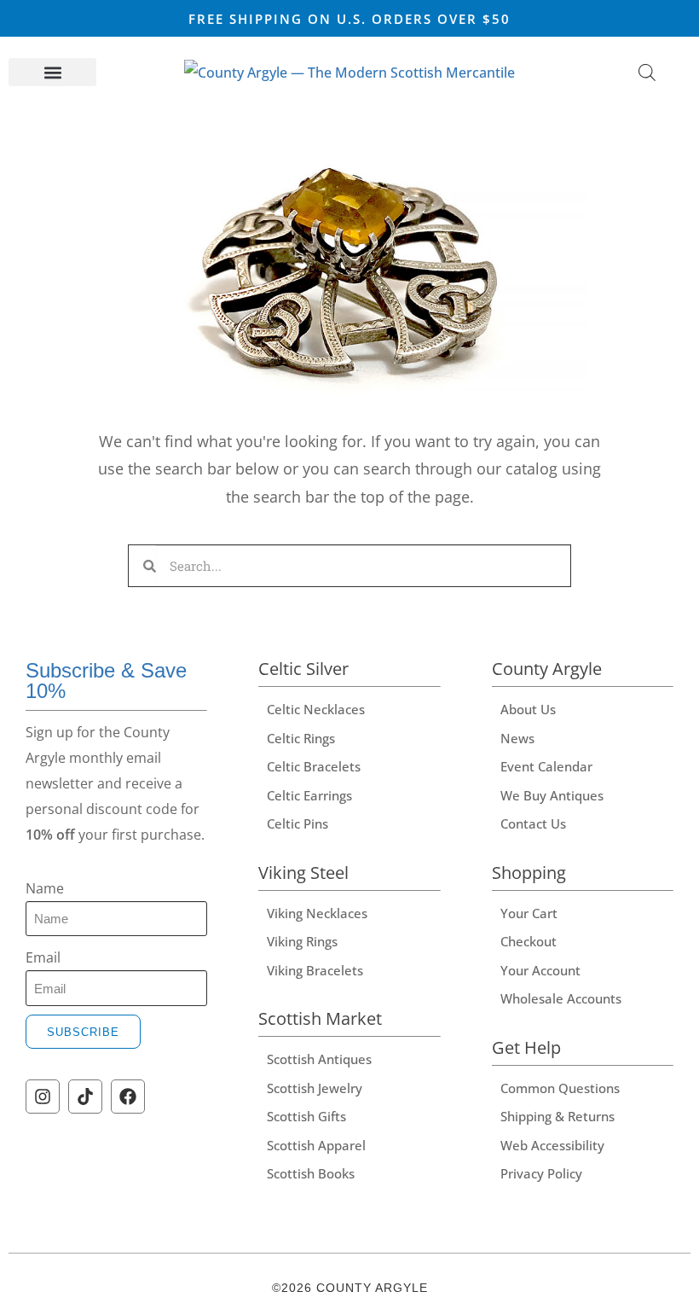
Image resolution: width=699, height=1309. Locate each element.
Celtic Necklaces (316, 709)
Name (45, 888)
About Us (528, 709)
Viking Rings (302, 941)
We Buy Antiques (552, 795)
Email (43, 957)
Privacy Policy (541, 1173)
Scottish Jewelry (314, 1088)
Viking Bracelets (315, 970)
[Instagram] (43, 1096)
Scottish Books (311, 1173)
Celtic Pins (297, 823)
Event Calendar (546, 766)
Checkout (528, 941)
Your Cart (528, 913)
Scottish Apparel (316, 1145)
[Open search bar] (647, 72)
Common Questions (560, 1088)
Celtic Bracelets (314, 766)
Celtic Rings (301, 738)
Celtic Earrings (309, 795)
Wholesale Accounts (560, 998)
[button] (52, 72)
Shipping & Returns (557, 1116)
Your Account (540, 970)
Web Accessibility (552, 1145)
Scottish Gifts (306, 1116)
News (517, 738)
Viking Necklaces (317, 913)
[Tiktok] (85, 1096)
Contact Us (533, 823)
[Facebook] (128, 1096)
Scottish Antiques (319, 1059)
